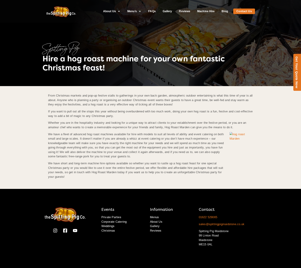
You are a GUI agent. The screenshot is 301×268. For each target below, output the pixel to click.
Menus (154, 217)
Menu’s (132, 11)
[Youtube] (75, 230)
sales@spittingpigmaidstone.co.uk (221, 224)
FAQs (152, 11)
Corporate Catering (114, 221)
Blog (225, 11)
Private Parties (111, 217)
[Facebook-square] (65, 230)
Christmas (108, 230)
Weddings (108, 226)
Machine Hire (206, 11)
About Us (109, 11)
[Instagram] (55, 230)
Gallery (167, 11)
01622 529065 (208, 217)
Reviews (184, 11)
